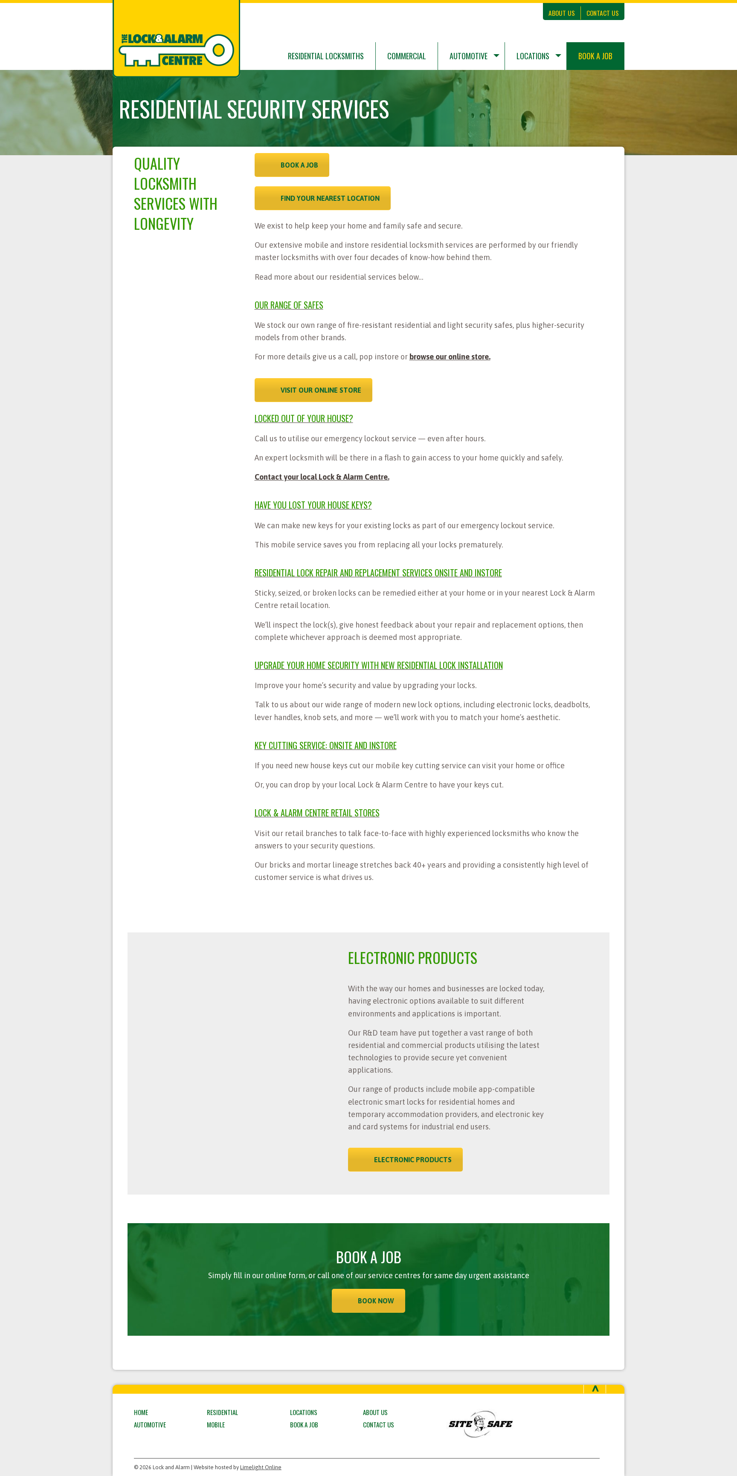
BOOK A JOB (299, 165)
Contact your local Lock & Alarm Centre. (322, 476)
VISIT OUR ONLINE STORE (321, 390)
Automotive (468, 55)
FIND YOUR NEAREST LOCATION (330, 198)
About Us (561, 12)
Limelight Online (260, 1467)
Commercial (406, 55)
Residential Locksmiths (326, 55)
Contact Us (602, 12)
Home (141, 1412)
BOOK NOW (376, 1301)
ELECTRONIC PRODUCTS (413, 1159)
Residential (222, 1412)
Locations (532, 55)
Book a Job (595, 55)
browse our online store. (449, 356)
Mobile (216, 1424)
